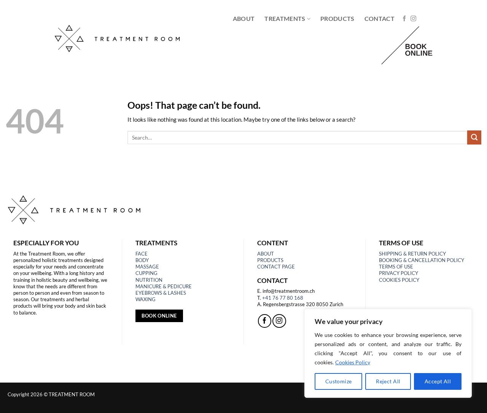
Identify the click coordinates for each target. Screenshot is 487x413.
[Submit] (474, 137)
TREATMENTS (284, 18)
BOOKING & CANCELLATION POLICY (421, 260)
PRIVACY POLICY (398, 273)
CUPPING (146, 273)
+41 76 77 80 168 (282, 298)
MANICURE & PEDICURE (163, 286)
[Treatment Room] (119, 38)
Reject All (388, 381)
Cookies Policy (352, 362)
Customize (338, 381)
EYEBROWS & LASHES (160, 293)
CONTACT (379, 18)
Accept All (438, 381)
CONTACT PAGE (276, 267)
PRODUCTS (337, 18)
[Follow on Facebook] (404, 19)
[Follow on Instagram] (413, 19)
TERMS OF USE (396, 267)
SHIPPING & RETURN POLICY (412, 254)
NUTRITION (148, 280)
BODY (142, 260)
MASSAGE (147, 267)
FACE (141, 254)
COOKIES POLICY (399, 280)
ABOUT (244, 18)
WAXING (145, 299)
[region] (388, 353)
